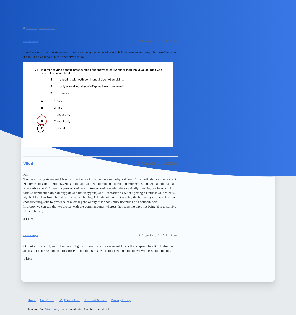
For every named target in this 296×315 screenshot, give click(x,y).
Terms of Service (95, 300)
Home (32, 300)
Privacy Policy (121, 300)
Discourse (51, 309)
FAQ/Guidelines (69, 300)
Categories (47, 300)
